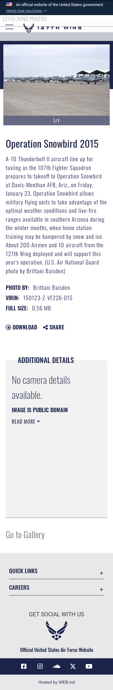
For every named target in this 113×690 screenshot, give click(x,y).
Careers (19, 587)
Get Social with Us (56, 614)
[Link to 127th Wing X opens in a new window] (72, 666)
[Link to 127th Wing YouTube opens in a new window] (89, 666)
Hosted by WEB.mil (56, 682)
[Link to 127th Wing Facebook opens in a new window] (23, 666)
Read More (24, 421)
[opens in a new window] (40, 666)
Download (24, 327)
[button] (27, 11)
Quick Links (23, 570)
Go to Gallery (25, 534)
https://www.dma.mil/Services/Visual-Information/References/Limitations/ (48, 497)
